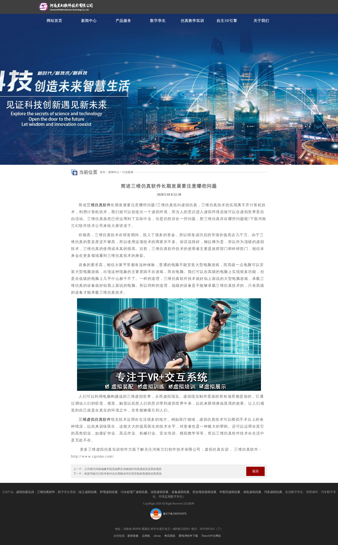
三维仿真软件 (46, 492)
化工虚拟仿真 (88, 492)
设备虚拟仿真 (180, 492)
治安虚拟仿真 (160, 492)
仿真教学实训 (192, 21)
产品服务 (123, 21)
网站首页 (54, 21)
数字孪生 (158, 21)
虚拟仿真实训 (25, 492)
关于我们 (261, 21)
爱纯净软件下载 (188, 535)
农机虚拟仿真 (252, 492)
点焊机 (146, 535)
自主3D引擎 (227, 21)
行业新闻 (127, 172)
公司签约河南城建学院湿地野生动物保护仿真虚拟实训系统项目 (123, 469)
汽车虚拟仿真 (273, 492)
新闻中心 (89, 21)
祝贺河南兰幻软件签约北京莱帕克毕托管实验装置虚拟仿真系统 (123, 473)
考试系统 (169, 535)
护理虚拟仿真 (109, 492)
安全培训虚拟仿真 (204, 492)
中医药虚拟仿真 (229, 492)
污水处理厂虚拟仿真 (134, 492)
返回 (255, 471)
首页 (102, 172)
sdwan (157, 535)
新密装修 (132, 535)
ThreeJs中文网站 (211, 535)
